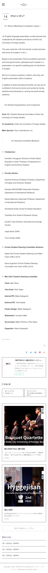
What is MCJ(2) (6, 339)
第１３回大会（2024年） (11, 549)
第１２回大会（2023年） (11, 555)
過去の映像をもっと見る (24, 528)
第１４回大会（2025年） (11, 543)
